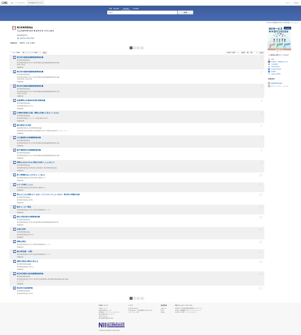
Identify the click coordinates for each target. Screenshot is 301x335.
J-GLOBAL (274, 64)
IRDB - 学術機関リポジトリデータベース (188, 310)
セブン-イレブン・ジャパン (280, 86)
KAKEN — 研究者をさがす (279, 62)
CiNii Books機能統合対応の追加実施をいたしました (282, 22)
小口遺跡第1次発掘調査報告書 (29, 137)
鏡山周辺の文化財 (24, 125)
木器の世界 (21, 229)
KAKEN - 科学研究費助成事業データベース (188, 308)
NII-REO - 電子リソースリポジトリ (186, 312)
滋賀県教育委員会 (276, 83)
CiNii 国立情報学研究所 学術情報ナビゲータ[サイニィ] (4, 3)
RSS (162, 310)
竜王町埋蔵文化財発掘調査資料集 (30, 274)
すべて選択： (17, 52)
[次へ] (142, 47)
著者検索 (126, 8)
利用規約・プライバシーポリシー (109, 312)
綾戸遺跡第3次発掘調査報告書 (29, 150)
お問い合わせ (103, 316)
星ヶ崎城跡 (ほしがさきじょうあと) (31, 175)
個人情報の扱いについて (106, 314)
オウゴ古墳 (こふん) (25, 184)
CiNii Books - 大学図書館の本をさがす (140, 310)
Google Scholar (276, 69)
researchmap (275, 66)
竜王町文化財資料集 (25, 288)
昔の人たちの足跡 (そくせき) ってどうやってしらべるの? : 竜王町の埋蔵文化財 (48, 194)
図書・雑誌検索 (114, 8)
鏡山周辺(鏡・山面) (24, 251)
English (296, 3)
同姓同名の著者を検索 (27, 38)
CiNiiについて (103, 308)
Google (273, 71)
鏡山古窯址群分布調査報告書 (28, 217)
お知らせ (163, 308)
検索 (185, 12)
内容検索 (136, 8)
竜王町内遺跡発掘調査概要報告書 (30, 57)
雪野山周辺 (21, 241)
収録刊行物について (105, 310)
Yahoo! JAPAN (275, 74)
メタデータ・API (133, 312)
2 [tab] (282, 51)
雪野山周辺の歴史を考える (27, 261)
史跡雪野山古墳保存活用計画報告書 (31, 100)
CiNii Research (133, 308)
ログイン (288, 3)
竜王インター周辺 (24, 207)
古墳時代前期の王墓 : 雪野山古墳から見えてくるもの (38, 113)
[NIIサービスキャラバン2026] (279, 38)
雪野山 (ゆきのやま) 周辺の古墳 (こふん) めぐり (36, 162)
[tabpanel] (279, 38)
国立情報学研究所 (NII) (106, 318)
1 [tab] (278, 51)
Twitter (163, 312)
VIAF (272, 59)
